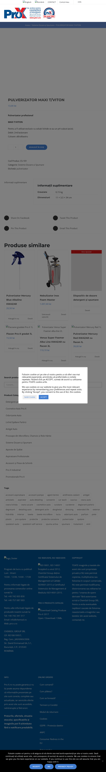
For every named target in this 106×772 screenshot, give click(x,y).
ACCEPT (36, 766)
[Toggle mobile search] (96, 9)
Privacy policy (65, 766)
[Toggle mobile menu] (101, 9)
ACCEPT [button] (43, 397)
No (49, 766)
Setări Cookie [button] (29, 397)
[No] (102, 761)
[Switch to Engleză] (27, 2)
